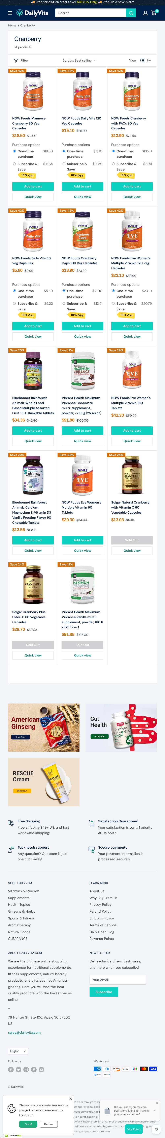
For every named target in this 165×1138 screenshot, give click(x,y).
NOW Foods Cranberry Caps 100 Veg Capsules (79, 260)
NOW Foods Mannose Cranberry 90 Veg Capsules (28, 123)
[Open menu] (10, 13)
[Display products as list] (149, 60)
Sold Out (132, 540)
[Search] (131, 12)
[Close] (71, 1098)
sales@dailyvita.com (24, 1032)
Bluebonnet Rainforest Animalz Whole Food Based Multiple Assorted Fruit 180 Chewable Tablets (33, 405)
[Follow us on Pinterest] (34, 1069)
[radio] (14, 151)
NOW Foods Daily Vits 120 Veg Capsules (81, 121)
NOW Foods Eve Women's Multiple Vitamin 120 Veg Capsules (131, 263)
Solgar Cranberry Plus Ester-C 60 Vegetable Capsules (28, 617)
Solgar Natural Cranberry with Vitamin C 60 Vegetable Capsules (130, 507)
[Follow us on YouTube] (41, 1069)
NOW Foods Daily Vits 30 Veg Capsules (31, 260)
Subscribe (104, 992)
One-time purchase (26, 154)
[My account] (145, 13)
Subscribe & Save (28, 170)
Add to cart (33, 186)
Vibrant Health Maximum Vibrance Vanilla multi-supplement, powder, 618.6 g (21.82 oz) (82, 619)
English (14, 1051)
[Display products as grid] (142, 60)
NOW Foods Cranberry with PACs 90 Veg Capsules (128, 123)
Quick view (33, 197)
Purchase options (26, 144)
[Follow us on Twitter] (18, 1069)
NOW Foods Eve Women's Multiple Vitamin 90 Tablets (81, 507)
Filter (24, 60)
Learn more (26, 1115)
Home (12, 25)
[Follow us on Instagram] (26, 1069)
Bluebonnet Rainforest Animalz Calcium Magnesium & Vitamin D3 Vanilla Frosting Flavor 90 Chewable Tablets (31, 512)
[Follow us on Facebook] (11, 1069)
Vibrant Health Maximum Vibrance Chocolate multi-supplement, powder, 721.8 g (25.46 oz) (81, 405)
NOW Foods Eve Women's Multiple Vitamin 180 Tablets (131, 403)
